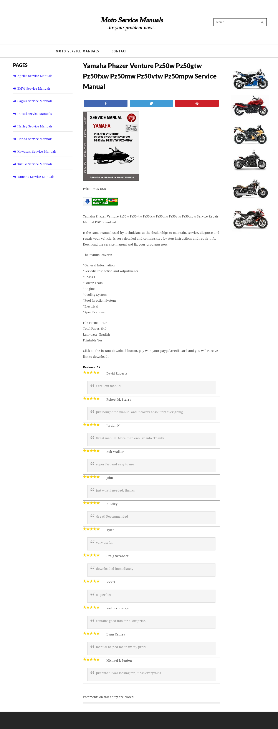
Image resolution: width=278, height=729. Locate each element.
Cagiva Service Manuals (34, 101)
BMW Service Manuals (33, 88)
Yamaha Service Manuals (35, 177)
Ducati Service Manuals (34, 114)
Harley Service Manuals (34, 126)
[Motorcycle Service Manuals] (132, 26)
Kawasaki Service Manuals (36, 151)
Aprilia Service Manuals (34, 76)
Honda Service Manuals (34, 139)
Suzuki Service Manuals (34, 164)
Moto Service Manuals (77, 51)
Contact (119, 51)
